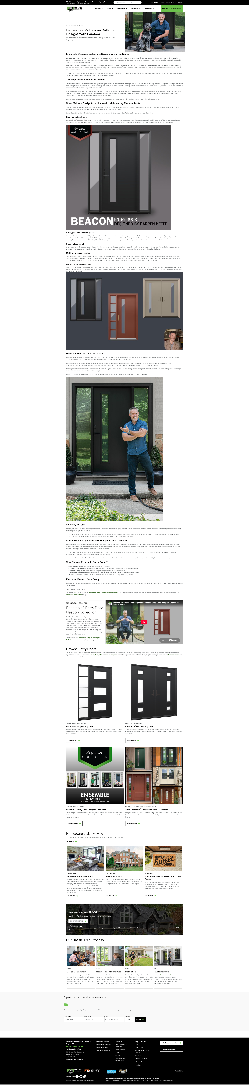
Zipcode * (128, 1016)
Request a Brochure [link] (169, 1049)
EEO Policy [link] (145, 1080)
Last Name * (88, 1016)
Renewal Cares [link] (120, 1050)
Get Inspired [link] (71, 896)
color (92, 655)
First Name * (68, 1016)
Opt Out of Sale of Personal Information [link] (162, 1080)
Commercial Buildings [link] (103, 1050)
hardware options (111, 655)
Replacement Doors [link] (102, 1047)
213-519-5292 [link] (179, 3)
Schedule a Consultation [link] (170, 9)
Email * (106, 1016)
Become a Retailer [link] (141, 1058)
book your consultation (74, 595)
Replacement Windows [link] (103, 1044)
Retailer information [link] (73, 1046)
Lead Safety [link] (139, 1047)
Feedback (138, 1065)
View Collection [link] (73, 823)
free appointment (174, 655)
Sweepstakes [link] (139, 1061)
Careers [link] (118, 1055)
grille (100, 655)
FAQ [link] (136, 1044)
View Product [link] (72, 740)
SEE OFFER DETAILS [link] (76, 921)
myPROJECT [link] (154, 3)
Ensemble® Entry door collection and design (103, 593)
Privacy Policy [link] (115, 1080)
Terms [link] (107, 1080)
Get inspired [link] (70, 841)
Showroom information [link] (74, 1059)
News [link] (117, 1052)
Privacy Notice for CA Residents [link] (131, 1080)
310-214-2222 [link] (70, 1056)
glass (96, 655)
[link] (74, 8)
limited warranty (166, 975)
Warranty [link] (138, 1055)
